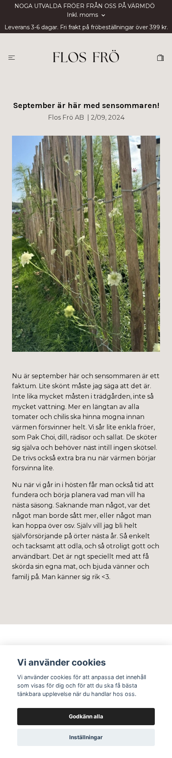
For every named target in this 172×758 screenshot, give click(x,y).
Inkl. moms (83, 14)
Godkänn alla (86, 716)
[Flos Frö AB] (86, 57)
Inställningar (86, 737)
